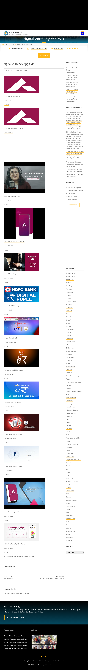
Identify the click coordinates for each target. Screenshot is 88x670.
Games (68, 388)
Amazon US (70, 279)
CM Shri (68, 326)
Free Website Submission (74, 382)
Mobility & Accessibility (73, 438)
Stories (68, 509)
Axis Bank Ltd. (8, 100)
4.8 (6, 204)
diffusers (68, 345)
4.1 (6, 378)
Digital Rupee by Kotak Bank (13, 434)
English (68, 363)
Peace (68, 472)
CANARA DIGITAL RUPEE (12, 402)
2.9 (6, 410)
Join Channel (58, 48)
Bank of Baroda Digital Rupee (13, 370)
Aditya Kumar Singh (15, 618)
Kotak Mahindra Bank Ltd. (12, 438)
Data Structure (70, 342)
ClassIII (68, 317)
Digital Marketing (71, 351)
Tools (67, 522)
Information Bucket (72, 410)
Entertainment (70, 366)
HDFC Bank (8, 310)
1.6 (6, 520)
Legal (68, 432)
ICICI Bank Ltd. (9, 470)
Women (68, 534)
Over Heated (70, 466)
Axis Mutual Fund (9, 246)
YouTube (69, 540)
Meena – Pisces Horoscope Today (14, 636)
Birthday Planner (71, 301)
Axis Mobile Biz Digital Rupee (13, 128)
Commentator (70, 329)
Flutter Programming (72, 376)
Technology (69, 515)
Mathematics (70, 435)
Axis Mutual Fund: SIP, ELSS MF (14, 242)
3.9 (6, 346)
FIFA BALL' (69, 373)
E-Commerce (70, 357)
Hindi (67, 394)
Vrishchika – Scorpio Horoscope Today (15, 648)
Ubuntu (68, 528)
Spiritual (68, 497)
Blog (12, 44)
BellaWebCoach (71, 169)
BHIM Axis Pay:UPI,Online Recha (14, 544)
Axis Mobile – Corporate (11, 274)
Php (67, 475)
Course (68, 335)
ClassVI (68, 323)
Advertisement (18, 70)
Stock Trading (70, 506)
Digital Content (70, 348)
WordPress (69, 537)
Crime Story (69, 338)
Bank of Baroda (9, 374)
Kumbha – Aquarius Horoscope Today (15, 639)
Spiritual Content (71, 500)
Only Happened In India (73, 459)
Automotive (69, 292)
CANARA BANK (9, 406)
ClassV (68, 320)
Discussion (69, 354)
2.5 (6, 474)
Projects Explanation (72, 481)
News (25, 70)
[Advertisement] (44, 18)
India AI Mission (71, 407)
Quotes (68, 487)
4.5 (6, 250)
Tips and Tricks (70, 518)
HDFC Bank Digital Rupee (12, 306)
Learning (69, 428)
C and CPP (69, 307)
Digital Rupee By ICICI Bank (13, 466)
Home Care (69, 401)
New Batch (69, 447)
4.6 (6, 282)
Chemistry (69, 314)
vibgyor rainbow (8, 578)
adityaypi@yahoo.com (39, 48)
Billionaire (69, 298)
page (67, 469)
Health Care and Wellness (74, 391)
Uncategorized (70, 531)
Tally (67, 512)
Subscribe (73, 205)
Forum (68, 379)
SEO (67, 494)
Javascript (69, 416)
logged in (15, 593)
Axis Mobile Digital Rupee (12, 96)
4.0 (6, 104)
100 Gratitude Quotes (74, 129)
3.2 (6, 314)
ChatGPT (69, 311)
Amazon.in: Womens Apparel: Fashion (52, 578)
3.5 (6, 442)
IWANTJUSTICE (71, 413)
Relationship (70, 491)
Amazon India (70, 276)
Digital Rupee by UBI (10, 338)
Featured (44, 55)
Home (6, 44)
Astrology (69, 286)
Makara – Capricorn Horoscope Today (15, 642)
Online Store (70, 456)
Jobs (67, 419)
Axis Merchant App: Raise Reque (14, 512)
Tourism (68, 525)
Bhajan (68, 295)
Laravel (68, 425)
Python (68, 484)
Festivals (69, 369)
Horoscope (69, 404)
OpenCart (69, 463)
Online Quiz (69, 453)
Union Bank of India (10, 342)
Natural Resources (72, 444)
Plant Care (69, 478)
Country (68, 332)
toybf (67, 174)
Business (69, 304)
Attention (69, 289)
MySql (68, 441)
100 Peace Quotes (73, 148)
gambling (69, 385)
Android (68, 283)
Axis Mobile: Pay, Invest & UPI (13, 196)
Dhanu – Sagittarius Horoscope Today (15, 645)
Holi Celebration (71, 397)
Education (69, 360)
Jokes (68, 422)
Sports (68, 503)
